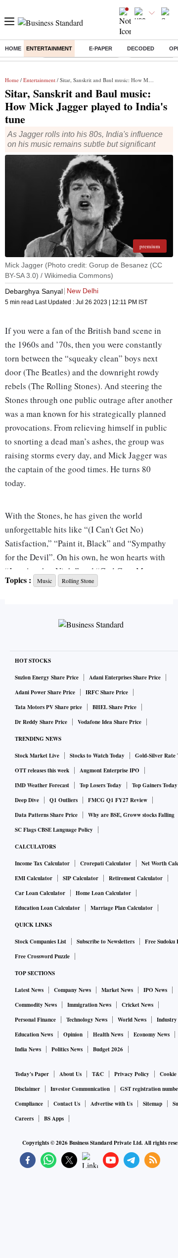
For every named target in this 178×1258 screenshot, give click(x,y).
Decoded (140, 48)
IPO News (155, 990)
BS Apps (54, 1118)
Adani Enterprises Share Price (125, 677)
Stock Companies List (40, 941)
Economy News (152, 1034)
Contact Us (66, 1103)
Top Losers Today (101, 785)
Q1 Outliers (63, 800)
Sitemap (152, 1103)
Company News (72, 990)
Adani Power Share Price (45, 692)
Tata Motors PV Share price (48, 707)
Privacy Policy (131, 1074)
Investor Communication (80, 1088)
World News (132, 1019)
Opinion (73, 1034)
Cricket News (137, 1004)
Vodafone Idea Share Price (109, 722)
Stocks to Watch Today (97, 755)
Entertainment (49, 48)
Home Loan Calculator (103, 893)
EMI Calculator (33, 878)
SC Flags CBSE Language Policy (54, 829)
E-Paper (100, 48)
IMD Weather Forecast (42, 785)
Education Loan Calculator (47, 907)
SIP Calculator (80, 878)
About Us (70, 1074)
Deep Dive (27, 800)
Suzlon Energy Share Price (47, 677)
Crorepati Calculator (105, 863)
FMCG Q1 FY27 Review (117, 800)
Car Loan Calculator (40, 893)
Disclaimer (27, 1088)
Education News (34, 1034)
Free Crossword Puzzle (42, 956)
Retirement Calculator (136, 878)
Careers (24, 1118)
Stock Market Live (37, 755)
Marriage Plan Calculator (121, 907)
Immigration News (89, 1004)
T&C (98, 1074)
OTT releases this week (42, 770)
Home (13, 48)
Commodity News (36, 1004)
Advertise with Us (111, 1103)
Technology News (86, 1019)
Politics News (67, 1049)
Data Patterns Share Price (46, 814)
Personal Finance (35, 1019)
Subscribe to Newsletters (105, 941)
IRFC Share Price (107, 692)
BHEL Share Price (114, 707)
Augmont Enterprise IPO (109, 770)
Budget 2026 (108, 1049)
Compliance (29, 1103)
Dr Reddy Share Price (41, 722)
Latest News (29, 990)
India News (28, 1049)
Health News (108, 1034)
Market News (117, 990)
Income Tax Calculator (42, 863)
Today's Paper (32, 1074)
